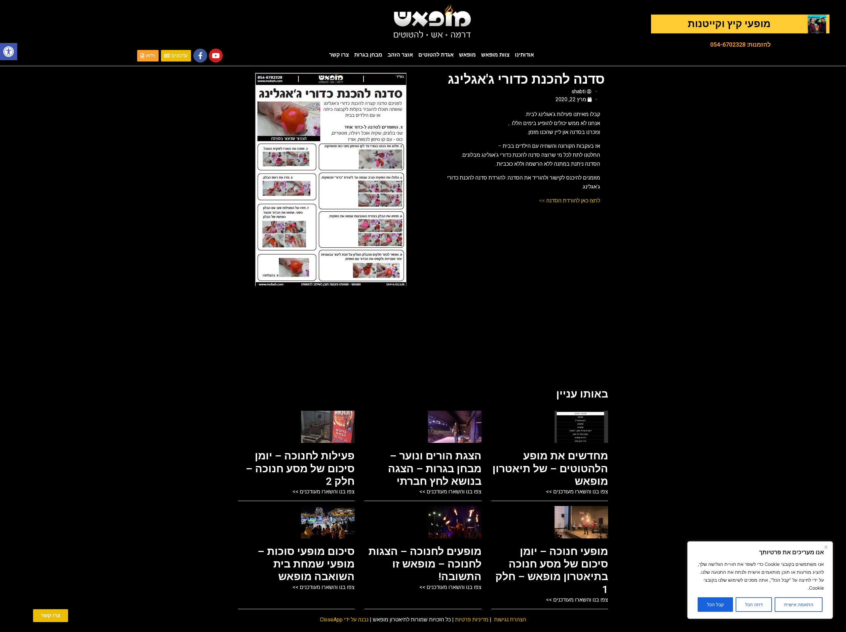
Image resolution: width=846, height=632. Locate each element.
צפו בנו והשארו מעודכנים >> (577, 491)
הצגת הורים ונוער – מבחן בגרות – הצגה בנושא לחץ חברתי (434, 468)
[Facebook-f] (200, 56)
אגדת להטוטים (436, 55)
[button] (8, 51)
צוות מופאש (495, 55)
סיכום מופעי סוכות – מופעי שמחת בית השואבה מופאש (306, 564)
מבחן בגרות (368, 55)
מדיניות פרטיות (472, 619)
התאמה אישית (798, 604)
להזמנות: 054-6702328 (740, 44)
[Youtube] (216, 56)
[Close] (826, 547)
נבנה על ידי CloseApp (344, 619)
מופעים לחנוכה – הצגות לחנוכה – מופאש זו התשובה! (424, 564)
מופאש (467, 55)
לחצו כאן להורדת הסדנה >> (569, 200)
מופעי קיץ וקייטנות (729, 23)
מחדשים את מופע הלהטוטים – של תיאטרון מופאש (550, 468)
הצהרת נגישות (510, 619)
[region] (760, 580)
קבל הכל (715, 604)
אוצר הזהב (400, 55)
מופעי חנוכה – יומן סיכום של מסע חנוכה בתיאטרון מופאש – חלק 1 (551, 570)
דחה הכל (754, 604)
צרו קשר (339, 55)
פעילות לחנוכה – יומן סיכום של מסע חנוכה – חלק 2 (300, 468)
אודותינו (524, 55)
